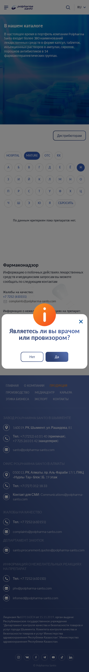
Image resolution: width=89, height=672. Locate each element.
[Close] (81, 321)
